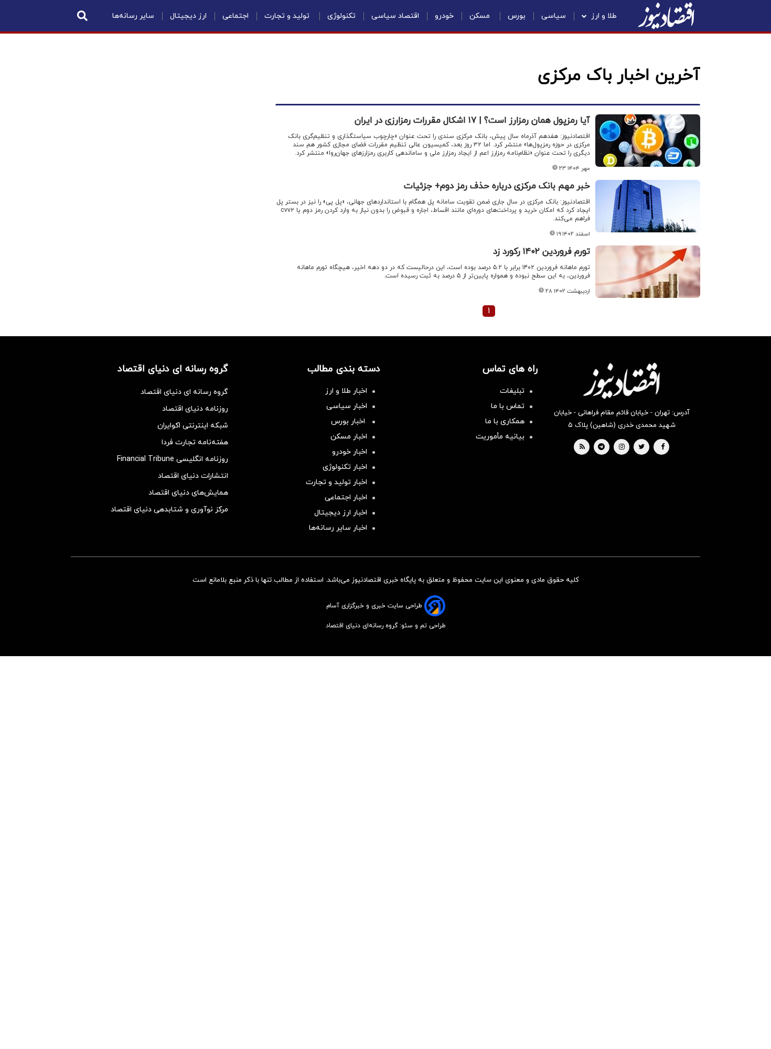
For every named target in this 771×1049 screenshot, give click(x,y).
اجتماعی (235, 16)
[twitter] (641, 447)
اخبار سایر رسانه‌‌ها (338, 528)
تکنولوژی (341, 16)
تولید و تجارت (288, 16)
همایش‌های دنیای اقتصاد (188, 493)
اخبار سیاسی (346, 406)
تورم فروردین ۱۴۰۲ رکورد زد (541, 251)
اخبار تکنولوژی (345, 467)
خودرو (444, 16)
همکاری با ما (504, 421)
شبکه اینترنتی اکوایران (192, 426)
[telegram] (601, 447)
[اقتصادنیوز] (621, 380)
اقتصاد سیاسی (395, 16)
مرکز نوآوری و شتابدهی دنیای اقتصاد (169, 510)
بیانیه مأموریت (500, 437)
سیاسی (553, 16)
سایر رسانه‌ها (133, 16)
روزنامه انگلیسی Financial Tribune (172, 459)
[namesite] (666, 15)
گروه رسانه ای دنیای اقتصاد (184, 392)
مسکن (480, 16)
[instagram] (622, 447)
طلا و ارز (604, 16)
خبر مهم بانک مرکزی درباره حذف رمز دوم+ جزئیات (497, 186)
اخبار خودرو (349, 452)
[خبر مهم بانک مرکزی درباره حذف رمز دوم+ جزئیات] (647, 206)
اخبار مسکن (348, 437)
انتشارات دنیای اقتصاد (193, 476)
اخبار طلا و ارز (346, 391)
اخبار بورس (349, 421)
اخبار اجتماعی (346, 497)
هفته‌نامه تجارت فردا (195, 442)
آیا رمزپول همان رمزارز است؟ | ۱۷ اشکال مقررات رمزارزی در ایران (472, 120)
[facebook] (663, 447)
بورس (517, 16)
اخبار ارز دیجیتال (340, 513)
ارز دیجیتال (188, 16)
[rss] (582, 447)
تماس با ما (507, 406)
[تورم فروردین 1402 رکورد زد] (647, 271)
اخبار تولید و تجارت (336, 482)
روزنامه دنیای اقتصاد (195, 409)
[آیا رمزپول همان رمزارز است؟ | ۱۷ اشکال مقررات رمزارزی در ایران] (647, 140)
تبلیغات (512, 391)
